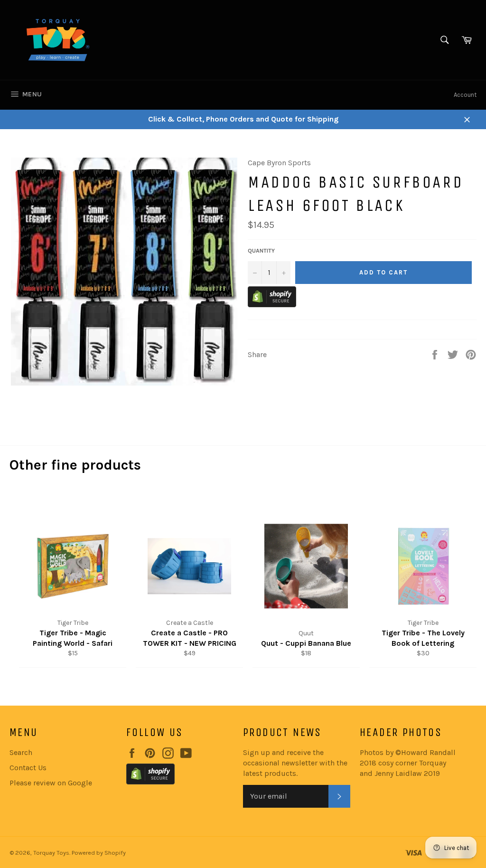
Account (465, 94)
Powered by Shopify (99, 852)
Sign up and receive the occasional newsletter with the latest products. (295, 763)
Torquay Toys (51, 852)
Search (20, 752)
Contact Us (28, 767)
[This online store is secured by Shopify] (272, 304)
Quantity (261, 250)
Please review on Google (50, 782)
